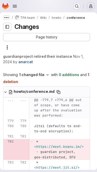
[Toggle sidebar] (7, 27)
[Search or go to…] (77, 6)
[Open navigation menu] (15, 6)
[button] (46, 37)
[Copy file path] (58, 92)
